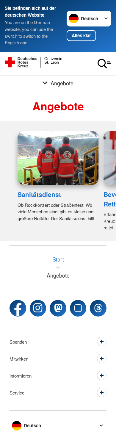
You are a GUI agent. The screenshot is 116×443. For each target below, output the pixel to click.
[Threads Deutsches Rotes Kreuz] (98, 307)
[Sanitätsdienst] (58, 158)
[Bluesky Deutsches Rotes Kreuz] (78, 307)
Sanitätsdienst (39, 194)
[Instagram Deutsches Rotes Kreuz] (38, 307)
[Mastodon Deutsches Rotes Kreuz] (58, 307)
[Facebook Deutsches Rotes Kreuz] (18, 307)
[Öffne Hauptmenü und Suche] (104, 64)
